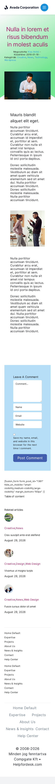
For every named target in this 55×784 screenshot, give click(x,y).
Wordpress (10, 60)
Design (20, 563)
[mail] (41, 742)
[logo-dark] (21, 6)
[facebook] (14, 742)
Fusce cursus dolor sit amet (20, 606)
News (30, 57)
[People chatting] (8, 549)
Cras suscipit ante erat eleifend (22, 535)
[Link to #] (44, 7)
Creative (21, 57)
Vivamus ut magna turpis (18, 570)
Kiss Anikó (33, 51)
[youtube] (25, 742)
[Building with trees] (8, 514)
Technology (41, 57)
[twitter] (19, 742)
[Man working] (8, 585)
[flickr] (35, 742)
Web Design (32, 563)
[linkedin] (30, 742)
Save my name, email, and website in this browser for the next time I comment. (25, 443)
